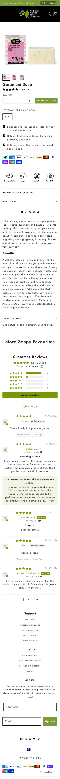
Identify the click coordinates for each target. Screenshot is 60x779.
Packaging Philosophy (30, 666)
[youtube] (34, 738)
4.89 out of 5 (39, 363)
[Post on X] (25, 212)
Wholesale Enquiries (30, 625)
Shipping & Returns (30, 630)
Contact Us (30, 620)
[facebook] (21, 738)
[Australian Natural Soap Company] (30, 14)
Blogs (30, 671)
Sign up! (50, 721)
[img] (24, 416)
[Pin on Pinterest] (29, 212)
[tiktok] (38, 738)
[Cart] (55, 14)
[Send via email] (34, 212)
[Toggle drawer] (4, 14)
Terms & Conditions (30, 635)
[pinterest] (30, 738)
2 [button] (28, 599)
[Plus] (29, 100)
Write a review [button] (30, 395)
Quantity (7, 95)
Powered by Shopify (30, 758)
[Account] (48, 13)
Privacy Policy (30, 641)
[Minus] (7, 100)
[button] (10, 89)
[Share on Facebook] (21, 212)
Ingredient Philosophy (30, 661)
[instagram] (25, 738)
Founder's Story (30, 655)
